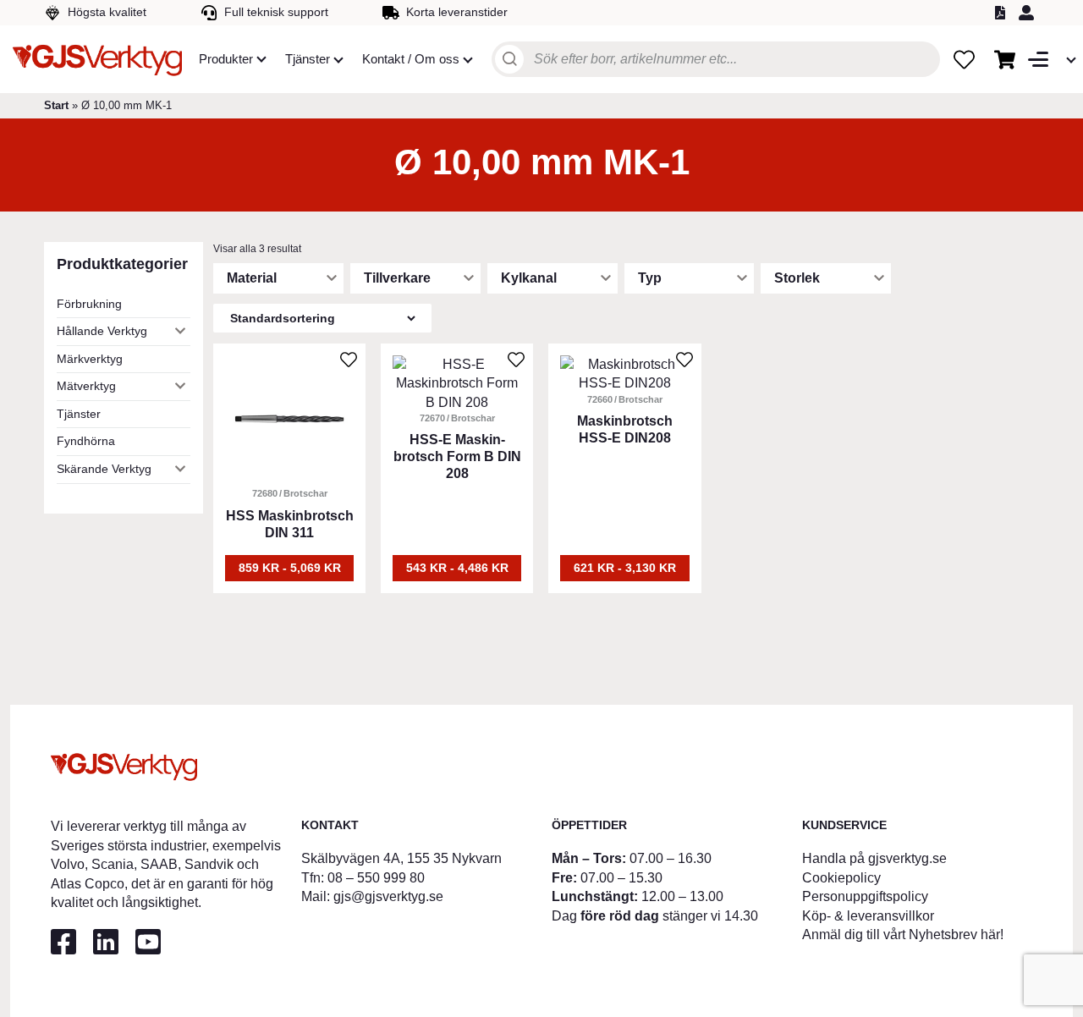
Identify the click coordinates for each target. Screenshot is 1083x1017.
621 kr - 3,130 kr (625, 567)
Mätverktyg (86, 386)
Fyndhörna (86, 441)
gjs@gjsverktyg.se (388, 896)
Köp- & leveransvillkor (868, 916)
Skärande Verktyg (104, 469)
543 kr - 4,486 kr (457, 567)
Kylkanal (529, 278)
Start (56, 105)
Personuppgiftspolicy (865, 896)
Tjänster (79, 414)
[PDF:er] (1002, 12)
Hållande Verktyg (102, 331)
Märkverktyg (90, 359)
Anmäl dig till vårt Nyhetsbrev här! (902, 934)
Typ (650, 278)
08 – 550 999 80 (376, 878)
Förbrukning (89, 304)
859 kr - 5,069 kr (290, 567)
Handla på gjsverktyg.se (874, 858)
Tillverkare (397, 278)
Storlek (797, 278)
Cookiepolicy (841, 878)
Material (252, 278)
